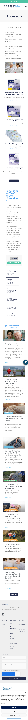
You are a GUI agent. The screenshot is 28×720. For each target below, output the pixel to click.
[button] (26, 692)
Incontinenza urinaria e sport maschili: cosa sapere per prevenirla (13, 486)
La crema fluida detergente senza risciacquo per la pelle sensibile (14, 418)
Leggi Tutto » (8, 362)
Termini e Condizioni (11, 718)
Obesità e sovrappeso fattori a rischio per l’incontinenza (12, 381)
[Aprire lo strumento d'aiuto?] (25, 362)
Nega (14, 711)
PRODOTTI (13, 620)
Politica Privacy (18, 718)
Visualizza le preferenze (14, 715)
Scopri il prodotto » (14, 100)
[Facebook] (3, 614)
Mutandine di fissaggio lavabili (14, 144)
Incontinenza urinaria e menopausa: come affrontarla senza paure (12, 516)
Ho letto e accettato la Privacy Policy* (11, 670)
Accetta (14, 707)
